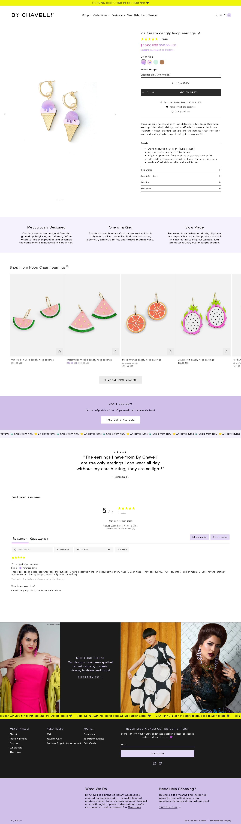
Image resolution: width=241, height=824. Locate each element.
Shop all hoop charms (120, 379)
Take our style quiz (120, 419)
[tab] (39, 538)
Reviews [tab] (20, 538)
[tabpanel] (120, 571)
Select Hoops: (149, 69)
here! (142, 3)
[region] (60, 114)
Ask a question (199, 537)
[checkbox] (122, 549)
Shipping (145, 50)
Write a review (220, 537)
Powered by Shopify (220, 820)
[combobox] (181, 74)
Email (124, 744)
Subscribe (157, 753)
